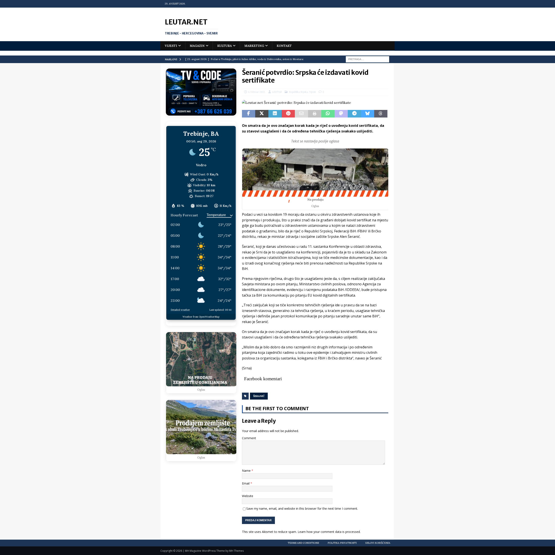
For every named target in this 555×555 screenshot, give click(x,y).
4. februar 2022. (257, 91)
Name (246, 470)
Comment (249, 438)
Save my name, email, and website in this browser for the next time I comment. (302, 508)
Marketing (254, 46)
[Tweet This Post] (261, 114)
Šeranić (258, 396)
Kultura (224, 46)
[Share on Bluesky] (367, 114)
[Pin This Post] (288, 114)
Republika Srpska (298, 91)
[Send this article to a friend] (301, 114)
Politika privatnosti (342, 542)
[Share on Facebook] (248, 114)
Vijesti (171, 46)
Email (246, 483)
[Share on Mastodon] (341, 114)
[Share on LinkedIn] (275, 114)
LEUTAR (277, 91)
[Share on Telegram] (354, 114)
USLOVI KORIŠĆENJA (377, 542)
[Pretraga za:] (367, 59)
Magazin (197, 46)
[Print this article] (314, 114)
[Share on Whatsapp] (328, 114)
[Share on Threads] (380, 114)
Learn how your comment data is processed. (329, 532)
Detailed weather (180, 309)
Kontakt (284, 46)
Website (247, 496)
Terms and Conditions (303, 542)
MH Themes (236, 551)
